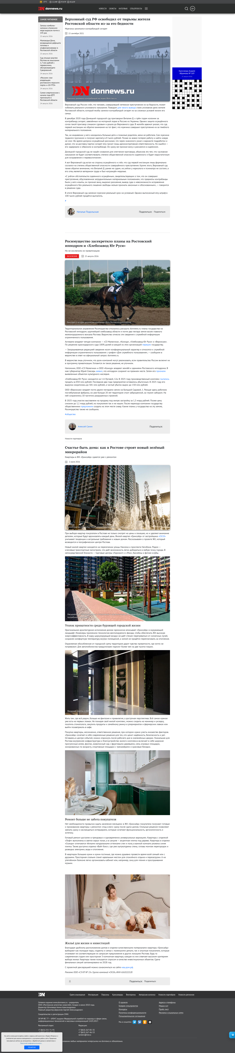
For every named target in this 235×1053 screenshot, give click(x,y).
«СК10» (162, 536)
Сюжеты (112, 8)
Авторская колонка (147, 994)
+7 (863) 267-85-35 (86, 1030)
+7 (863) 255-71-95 (46, 1030)
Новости (103, 8)
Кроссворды (117, 994)
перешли (146, 344)
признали (161, 371)
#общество (70, 414)
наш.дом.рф (127, 967)
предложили (87, 406)
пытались (164, 379)
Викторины (131, 994)
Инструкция (93, 994)
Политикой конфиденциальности (31, 1043)
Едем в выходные (77, 994)
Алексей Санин (85, 426)
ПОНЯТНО (32, 1047)
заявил (99, 371)
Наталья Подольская (88, 211)
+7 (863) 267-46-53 (86, 1032)
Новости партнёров (166, 994)
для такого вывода (127, 107)
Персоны (105, 994)
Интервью (123, 8)
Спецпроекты (136, 8)
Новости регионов (186, 994)
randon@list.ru (84, 1035)
